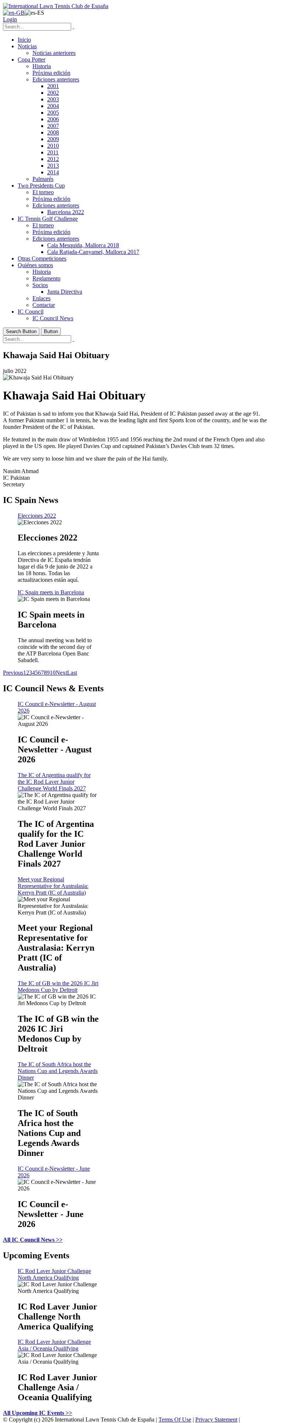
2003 (53, 99)
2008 (53, 132)
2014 (53, 172)
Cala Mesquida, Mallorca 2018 (83, 245)
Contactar (43, 305)
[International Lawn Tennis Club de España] (55, 6)
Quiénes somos (35, 265)
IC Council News (52, 318)
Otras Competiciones (42, 258)
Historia (41, 66)
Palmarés (42, 179)
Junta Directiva (64, 292)
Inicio (24, 39)
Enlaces (41, 298)
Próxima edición (51, 73)
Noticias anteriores (54, 53)
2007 (53, 126)
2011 (53, 152)
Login (10, 19)
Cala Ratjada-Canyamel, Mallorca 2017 (93, 252)
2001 (53, 86)
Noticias (27, 46)
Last (72, 672)
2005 (53, 112)
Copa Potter (31, 59)
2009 (53, 139)
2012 (53, 159)
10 (53, 672)
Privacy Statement (216, 1419)
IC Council (30, 311)
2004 (53, 106)
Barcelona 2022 (65, 212)
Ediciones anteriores (55, 79)
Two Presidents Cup (41, 185)
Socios (40, 285)
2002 (53, 93)
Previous (13, 672)
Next (61, 672)
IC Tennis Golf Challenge (48, 219)
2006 (53, 119)
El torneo (43, 192)
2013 (53, 165)
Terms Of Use (174, 1419)
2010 (53, 146)
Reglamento (46, 278)
